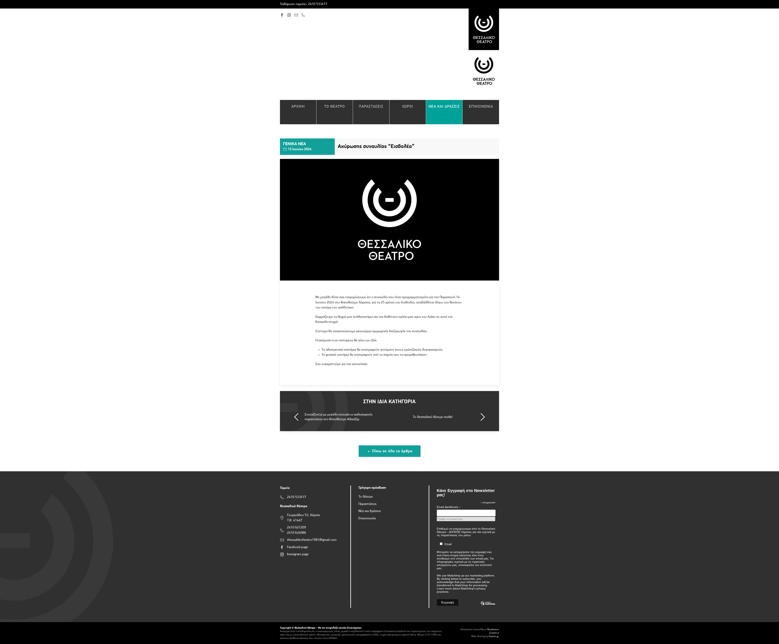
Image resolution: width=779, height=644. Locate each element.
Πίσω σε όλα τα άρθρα (391, 451)
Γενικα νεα (294, 144)
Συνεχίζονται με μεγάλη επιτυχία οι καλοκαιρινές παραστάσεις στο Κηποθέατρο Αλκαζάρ (338, 417)
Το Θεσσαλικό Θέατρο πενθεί (433, 417)
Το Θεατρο (334, 107)
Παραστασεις (371, 107)
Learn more (444, 588)
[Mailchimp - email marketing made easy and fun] (488, 606)
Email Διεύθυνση (449, 507)
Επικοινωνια (481, 107)
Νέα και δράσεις (369, 511)
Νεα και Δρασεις (444, 107)
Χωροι (407, 107)
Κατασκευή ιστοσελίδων (474, 629)
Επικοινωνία (367, 518)
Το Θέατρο (365, 496)
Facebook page (297, 547)
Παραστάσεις (367, 504)
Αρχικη (298, 107)
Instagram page (298, 554)
